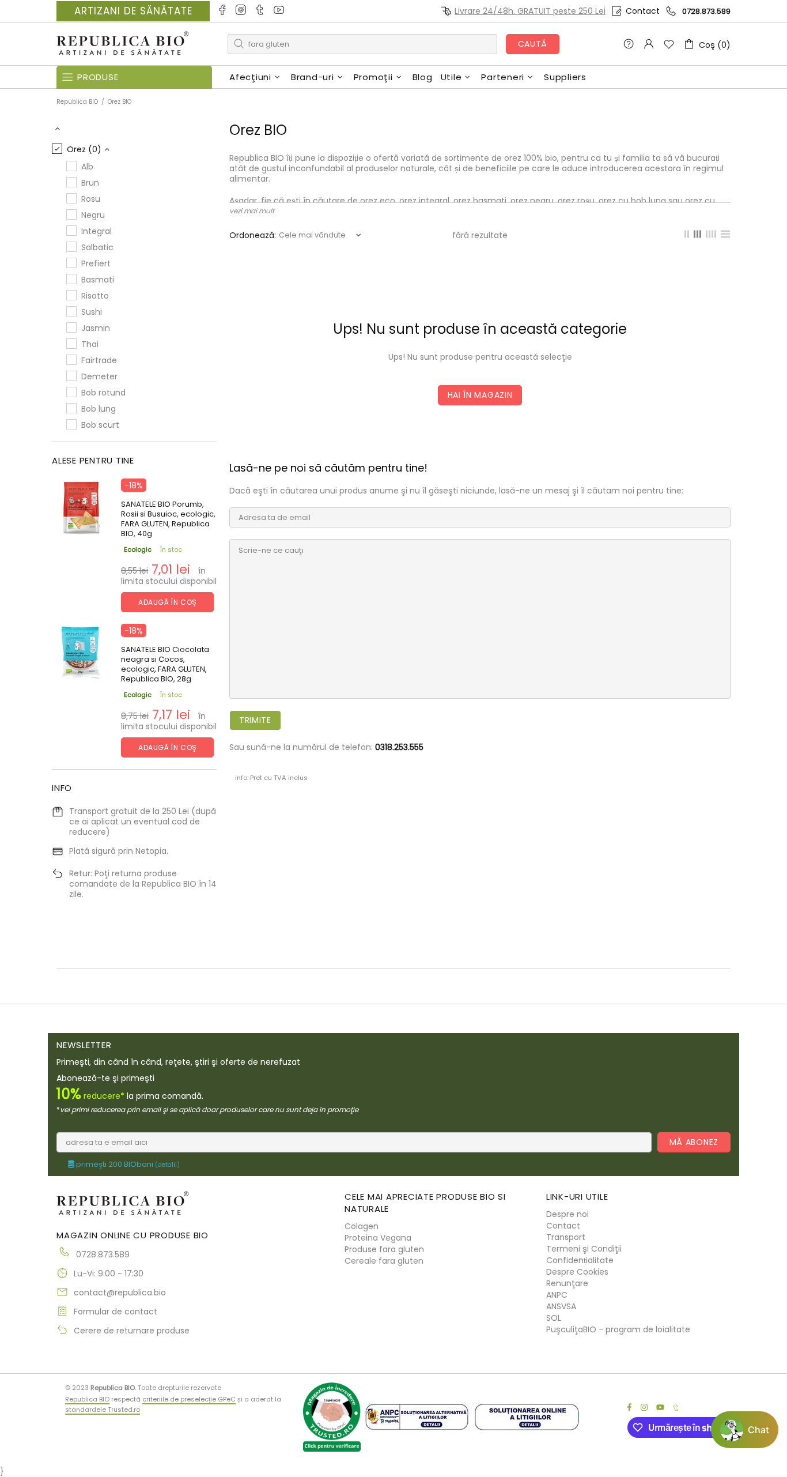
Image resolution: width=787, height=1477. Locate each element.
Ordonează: (252, 235)
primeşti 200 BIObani (127, 1164)
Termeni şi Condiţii (584, 1249)
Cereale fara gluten (384, 1261)
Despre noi (567, 1214)
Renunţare (567, 1283)
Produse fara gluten (384, 1249)
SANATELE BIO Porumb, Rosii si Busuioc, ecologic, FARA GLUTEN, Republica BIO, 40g (168, 518)
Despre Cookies (577, 1272)
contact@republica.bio (120, 1292)
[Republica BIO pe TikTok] (260, 11)
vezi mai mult (251, 211)
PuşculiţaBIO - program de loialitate (618, 1329)
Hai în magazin (480, 395)
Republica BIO (122, 44)
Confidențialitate (580, 1260)
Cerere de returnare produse (132, 1330)
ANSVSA (561, 1306)
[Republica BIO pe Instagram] (241, 11)
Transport (565, 1237)
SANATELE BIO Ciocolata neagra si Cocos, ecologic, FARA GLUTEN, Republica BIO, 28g (165, 664)
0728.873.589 (706, 11)
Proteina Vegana (378, 1238)
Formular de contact (115, 1311)
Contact (643, 11)
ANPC (556, 1295)
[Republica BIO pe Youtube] (279, 11)
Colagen (362, 1226)
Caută (533, 44)
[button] (744, 1429)
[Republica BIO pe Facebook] (222, 11)
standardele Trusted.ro (102, 1409)
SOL (553, 1318)
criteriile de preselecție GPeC (189, 1399)
